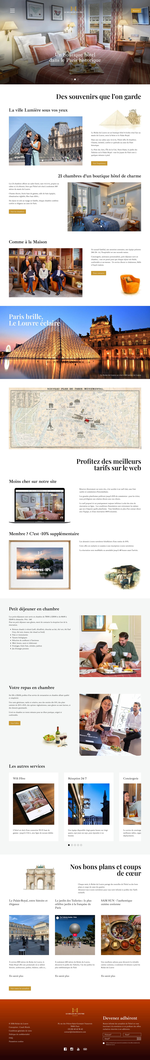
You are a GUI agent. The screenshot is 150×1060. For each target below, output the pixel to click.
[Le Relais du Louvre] (73, 10)
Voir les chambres (17, 211)
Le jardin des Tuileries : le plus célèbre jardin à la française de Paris (73, 904)
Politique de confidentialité (19, 1034)
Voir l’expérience (99, 163)
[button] (72, 79)
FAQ (11, 1038)
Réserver (136, 10)
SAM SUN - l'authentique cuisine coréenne (116, 902)
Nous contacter (98, 273)
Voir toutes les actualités (20, 988)
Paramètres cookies (16, 1041)
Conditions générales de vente (20, 1031)
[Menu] (12, 10)
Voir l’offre (15, 723)
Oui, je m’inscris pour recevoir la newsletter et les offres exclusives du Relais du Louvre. (123, 1043)
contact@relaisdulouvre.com (75, 1032)
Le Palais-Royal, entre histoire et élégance (28, 902)
